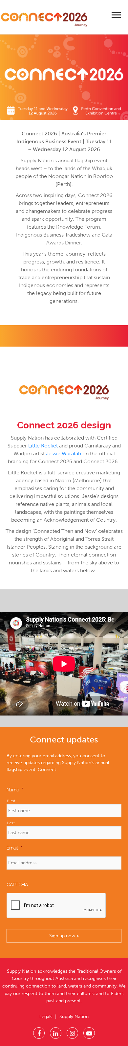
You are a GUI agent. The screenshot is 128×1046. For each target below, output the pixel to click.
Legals (45, 1016)
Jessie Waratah (63, 453)
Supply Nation (74, 1016)
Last (11, 823)
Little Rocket (43, 446)
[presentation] (56, 906)
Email (14, 848)
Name (15, 789)
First (11, 801)
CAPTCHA (17, 884)
